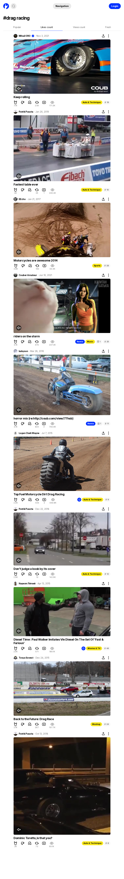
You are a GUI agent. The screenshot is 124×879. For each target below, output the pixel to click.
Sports (97, 265)
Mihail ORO (24, 36)
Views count (79, 27)
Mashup (96, 724)
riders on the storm (27, 336)
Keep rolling (22, 97)
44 (106, 648)
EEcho (22, 199)
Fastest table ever (26, 184)
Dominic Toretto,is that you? (33, 838)
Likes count (47, 27)
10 (106, 189)
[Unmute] (18, 88)
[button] (15, 102)
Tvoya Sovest (26, 658)
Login (114, 6)
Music (90, 341)
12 (107, 574)
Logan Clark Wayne (29, 433)
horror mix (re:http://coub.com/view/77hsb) (43, 418)
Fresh (108, 27)
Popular (17, 27)
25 (106, 341)
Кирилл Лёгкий (27, 583)
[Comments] (30, 102)
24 (106, 724)
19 (107, 102)
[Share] (103, 36)
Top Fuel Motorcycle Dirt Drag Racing (39, 494)
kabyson (23, 351)
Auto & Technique (92, 102)
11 (107, 423)
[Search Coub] (13, 6)
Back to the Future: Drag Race (34, 719)
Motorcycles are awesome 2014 (36, 260)
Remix (80, 341)
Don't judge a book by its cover (35, 568)
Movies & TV (94, 648)
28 (106, 265)
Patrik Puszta (26, 112)
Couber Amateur (28, 275)
